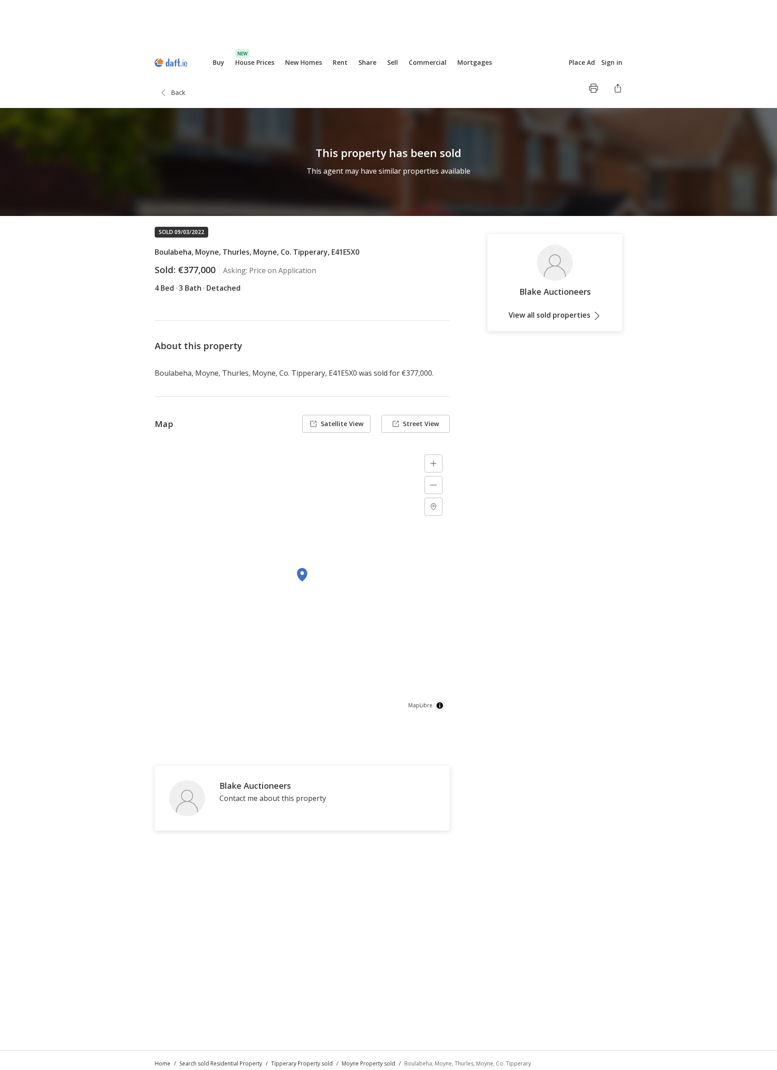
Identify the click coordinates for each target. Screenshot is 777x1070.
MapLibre (420, 705)
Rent (340, 62)
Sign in (611, 62)
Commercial (428, 62)
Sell (392, 62)
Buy (218, 62)
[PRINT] (593, 88)
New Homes (303, 62)
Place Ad (582, 62)
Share (367, 62)
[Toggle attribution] (439, 705)
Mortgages (474, 62)
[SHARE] (617, 88)
